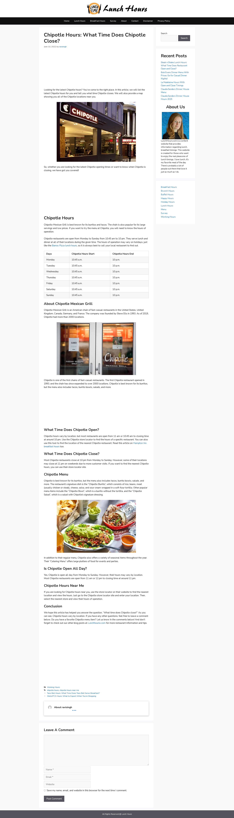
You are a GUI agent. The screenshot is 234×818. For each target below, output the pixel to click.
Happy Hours (167, 198)
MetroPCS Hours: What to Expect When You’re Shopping (71, 696)
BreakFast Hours (97, 21)
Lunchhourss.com (97, 623)
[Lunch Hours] (117, 8)
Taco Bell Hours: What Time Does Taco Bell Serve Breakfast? (73, 693)
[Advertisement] (96, 70)
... (74, 708)
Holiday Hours (168, 202)
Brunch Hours (167, 191)
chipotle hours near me (69, 690)
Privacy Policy (164, 21)
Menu (163, 209)
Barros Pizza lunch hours (64, 245)
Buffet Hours (167, 194)
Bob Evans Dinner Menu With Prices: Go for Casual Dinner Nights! (175, 75)
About (124, 21)
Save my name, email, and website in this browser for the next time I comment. (87, 790)
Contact (134, 21)
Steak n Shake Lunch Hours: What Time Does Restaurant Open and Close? (174, 65)
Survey (113, 21)
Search (164, 33)
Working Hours (53, 687)
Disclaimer (148, 21)
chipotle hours (53, 690)
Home (66, 21)
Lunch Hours (79, 21)
